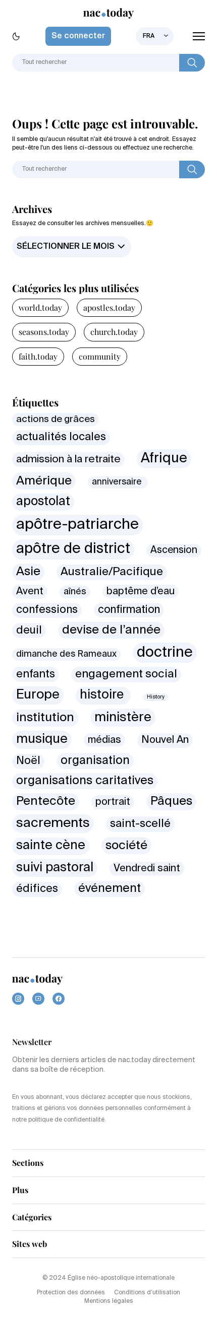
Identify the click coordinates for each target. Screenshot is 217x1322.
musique (42, 739)
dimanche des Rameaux (66, 654)
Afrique (164, 458)
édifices (37, 888)
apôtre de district (73, 549)
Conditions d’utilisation (147, 1293)
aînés (75, 591)
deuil (29, 630)
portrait (112, 802)
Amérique (44, 481)
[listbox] (155, 36)
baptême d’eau (140, 591)
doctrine (165, 653)
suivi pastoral (54, 868)
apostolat (43, 502)
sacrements (53, 823)
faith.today (38, 356)
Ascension (173, 550)
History (156, 697)
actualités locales (61, 437)
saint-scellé (140, 823)
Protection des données (71, 1293)
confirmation (129, 610)
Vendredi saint (147, 868)
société (126, 846)
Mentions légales (108, 1301)
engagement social (126, 674)
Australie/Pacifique (112, 572)
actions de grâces (55, 419)
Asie (28, 572)
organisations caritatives (84, 781)
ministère (122, 717)
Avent (29, 591)
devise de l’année (111, 630)
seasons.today (44, 331)
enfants (35, 674)
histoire (103, 695)
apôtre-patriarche (77, 524)
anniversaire (118, 482)
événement (109, 888)
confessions (47, 610)
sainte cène (50, 846)
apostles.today (109, 307)
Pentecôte (45, 801)
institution (45, 718)
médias (104, 740)
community (100, 356)
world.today (40, 307)
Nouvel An (165, 740)
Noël (28, 761)
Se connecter (78, 36)
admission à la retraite (68, 459)
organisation (95, 761)
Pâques (171, 801)
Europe (38, 695)
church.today (114, 331)
